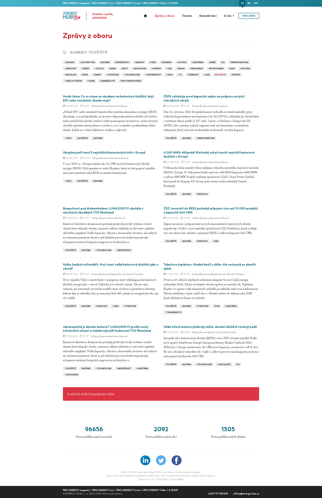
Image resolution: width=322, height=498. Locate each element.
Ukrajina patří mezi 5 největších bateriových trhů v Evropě (104, 152)
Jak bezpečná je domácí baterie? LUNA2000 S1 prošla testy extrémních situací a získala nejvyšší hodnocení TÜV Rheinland (107, 329)
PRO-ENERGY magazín (76, 3)
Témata (187, 15)
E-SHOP (173, 3)
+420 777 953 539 (218, 493)
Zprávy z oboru (164, 15)
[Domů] (88, 16)
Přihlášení (248, 16)
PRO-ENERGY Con (103, 3)
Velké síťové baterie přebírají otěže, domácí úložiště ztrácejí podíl (210, 327)
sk (249, 3)
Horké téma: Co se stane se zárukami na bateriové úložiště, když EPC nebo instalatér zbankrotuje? (108, 98)
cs (242, 3)
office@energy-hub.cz (246, 493)
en (255, 3)
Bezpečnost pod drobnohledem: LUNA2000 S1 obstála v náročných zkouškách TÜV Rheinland (103, 210)
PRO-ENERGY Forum (129, 3)
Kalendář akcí (208, 15)
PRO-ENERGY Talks (155, 3)
